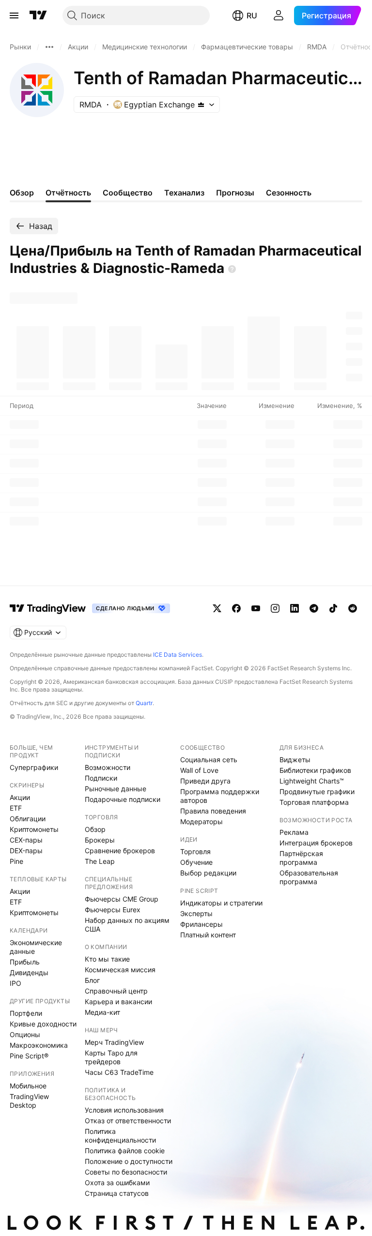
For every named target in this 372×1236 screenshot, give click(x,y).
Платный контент (208, 935)
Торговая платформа (314, 802)
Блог (92, 980)
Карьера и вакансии (118, 1001)
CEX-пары (26, 840)
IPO (15, 983)
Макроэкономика (39, 1045)
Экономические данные (36, 946)
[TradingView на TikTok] (333, 608)
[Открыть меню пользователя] (278, 15)
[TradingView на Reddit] (352, 608)
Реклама (294, 832)
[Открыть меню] (14, 15)
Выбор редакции (208, 873)
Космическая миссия (120, 969)
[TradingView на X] (217, 608)
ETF (16, 808)
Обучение (196, 862)
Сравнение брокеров (120, 850)
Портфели (26, 1013)
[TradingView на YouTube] (256, 608)
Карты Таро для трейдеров (111, 1057)
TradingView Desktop (29, 1100)
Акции (20, 797)
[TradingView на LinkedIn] (294, 608)
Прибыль (25, 962)
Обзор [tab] (22, 192)
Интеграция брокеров (316, 843)
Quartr (144, 703)
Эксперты (196, 913)
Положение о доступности (128, 1161)
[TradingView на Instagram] (275, 608)
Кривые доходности (43, 1024)
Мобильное (28, 1086)
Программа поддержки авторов (219, 795)
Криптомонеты (34, 829)
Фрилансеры (201, 924)
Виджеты (294, 759)
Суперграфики (34, 767)
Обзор (95, 829)
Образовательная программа (308, 877)
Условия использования (124, 1110)
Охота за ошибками (117, 1182)
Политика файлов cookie (125, 1150)
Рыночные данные (115, 788)
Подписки (101, 778)
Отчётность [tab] (68, 192)
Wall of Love (199, 770)
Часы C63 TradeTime (119, 1072)
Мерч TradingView (114, 1042)
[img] (201, 104)
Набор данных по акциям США (127, 924)
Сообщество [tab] (128, 192)
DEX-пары (26, 850)
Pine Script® (29, 1056)
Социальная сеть (208, 759)
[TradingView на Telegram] (314, 608)
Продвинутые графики (317, 791)
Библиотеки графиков (315, 770)
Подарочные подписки (122, 799)
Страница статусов (117, 1193)
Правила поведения (213, 811)
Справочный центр (116, 991)
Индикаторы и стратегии (221, 903)
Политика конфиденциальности (120, 1135)
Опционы (25, 1034)
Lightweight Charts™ (311, 781)
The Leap (100, 861)
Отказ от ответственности (128, 1120)
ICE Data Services (177, 654)
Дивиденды (29, 972)
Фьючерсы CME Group (121, 899)
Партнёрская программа (301, 857)
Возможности (107, 767)
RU (252, 15)
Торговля (195, 851)
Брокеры (100, 840)
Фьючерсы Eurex (112, 909)
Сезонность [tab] (288, 192)
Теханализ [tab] (184, 192)
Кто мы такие (107, 959)
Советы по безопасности (126, 1172)
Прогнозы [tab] (235, 192)
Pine (16, 861)
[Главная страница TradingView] (38, 15)
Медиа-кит (102, 1012)
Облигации (28, 818)
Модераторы (201, 821)
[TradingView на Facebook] (236, 608)
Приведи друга (205, 781)
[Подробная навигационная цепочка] (49, 47)
